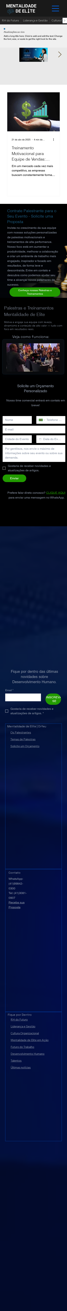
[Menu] (55, 8)
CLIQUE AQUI (55, 492)
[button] (53, 367)
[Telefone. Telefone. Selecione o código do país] (42, 419)
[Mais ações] (54, 139)
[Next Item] (60, 55)
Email (9, 690)
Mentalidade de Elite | (22, 726)
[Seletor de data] (40, 439)
